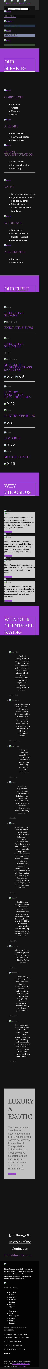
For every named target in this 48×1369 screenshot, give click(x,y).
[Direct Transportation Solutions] (17, 3)
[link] (29, 9)
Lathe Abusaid (20, 1366)
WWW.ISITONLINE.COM (21, 1364)
